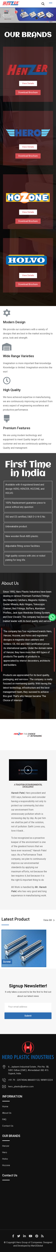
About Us (6, 1113)
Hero (4, 1152)
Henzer (5, 1146)
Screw (7, 961)
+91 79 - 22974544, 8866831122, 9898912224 (30, 1080)
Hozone (6, 1165)
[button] (3, 15)
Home (5, 1106)
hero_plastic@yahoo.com (21, 1086)
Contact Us (7, 1125)
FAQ (4, 1119)
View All (47, 920)
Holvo (5, 1158)
